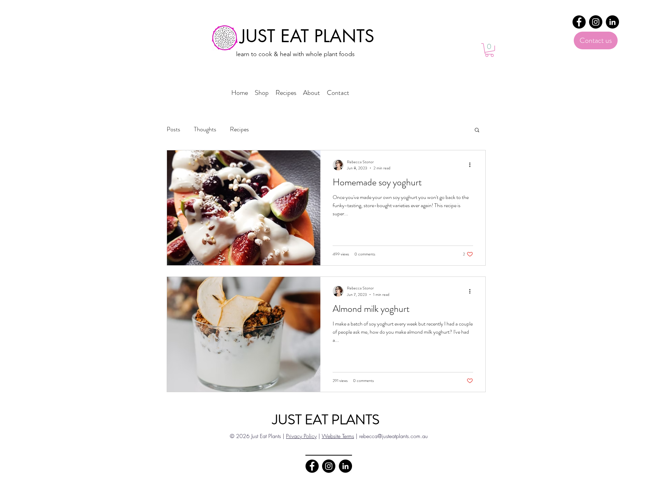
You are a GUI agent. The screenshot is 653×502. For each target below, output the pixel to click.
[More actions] (472, 165)
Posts (173, 129)
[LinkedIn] (612, 22)
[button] (489, 50)
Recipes (239, 129)
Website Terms (338, 436)
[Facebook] (579, 22)
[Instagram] (595, 22)
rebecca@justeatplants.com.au (393, 436)
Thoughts (205, 129)
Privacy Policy (301, 436)
